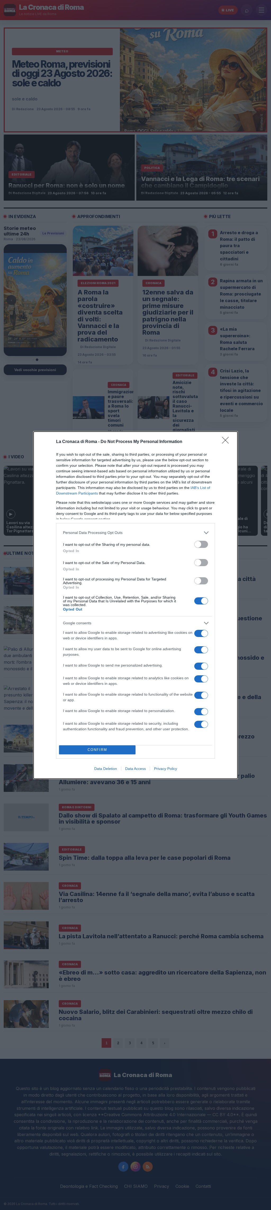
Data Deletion (105, 768)
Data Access (135, 768)
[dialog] (135, 605)
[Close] (227, 442)
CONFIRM (97, 750)
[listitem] (135, 532)
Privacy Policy (165, 768)
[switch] (201, 544)
